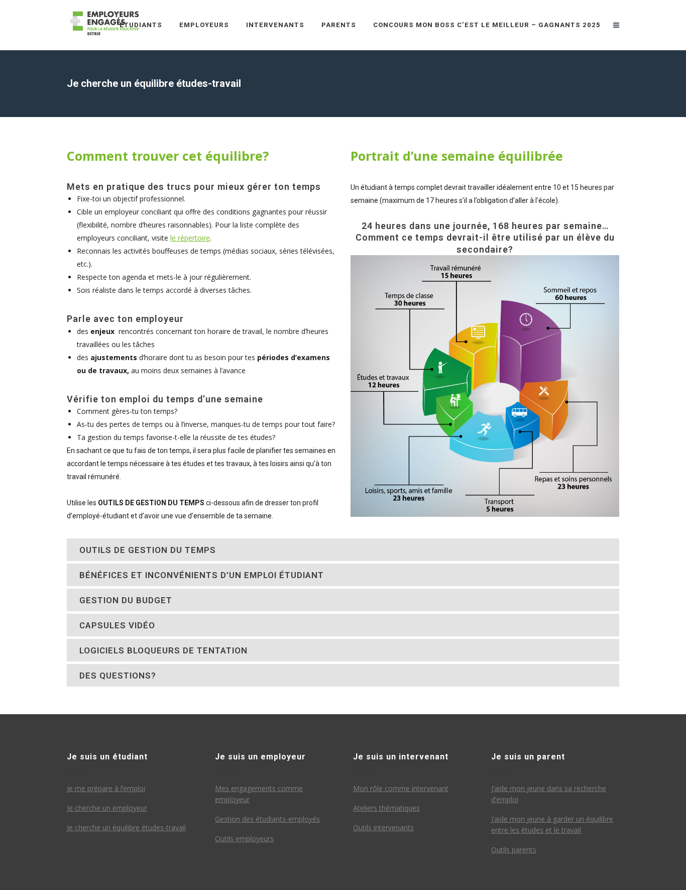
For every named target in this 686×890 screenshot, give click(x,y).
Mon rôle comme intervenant (400, 788)
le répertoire (190, 238)
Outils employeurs (244, 838)
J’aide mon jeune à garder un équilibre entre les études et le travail (552, 824)
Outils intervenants (383, 827)
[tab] (343, 549)
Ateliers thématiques (386, 808)
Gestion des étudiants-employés (267, 819)
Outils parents (513, 849)
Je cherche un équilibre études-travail (126, 827)
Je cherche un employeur (107, 808)
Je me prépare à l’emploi (106, 788)
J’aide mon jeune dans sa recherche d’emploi (548, 794)
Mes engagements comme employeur (259, 794)
